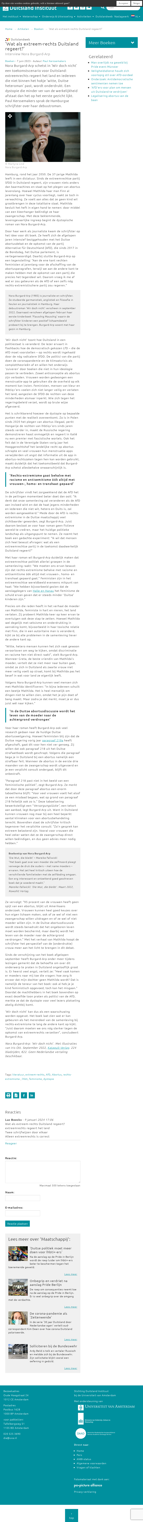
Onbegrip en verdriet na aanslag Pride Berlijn (48, 1282)
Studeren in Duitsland (16, 23)
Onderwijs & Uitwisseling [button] (58, 16)
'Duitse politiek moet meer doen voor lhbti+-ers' (51, 1250)
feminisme (35, 1078)
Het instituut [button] (11, 16)
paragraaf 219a (52, 740)
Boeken (39, 29)
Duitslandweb (104, 16)
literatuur (18, 1074)
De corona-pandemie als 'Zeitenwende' (48, 1315)
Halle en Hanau (43, 590)
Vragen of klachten (88, 1467)
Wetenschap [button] (31, 16)
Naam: (9, 1192)
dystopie (48, 1078)
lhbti (25, 1078)
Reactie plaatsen (17, 1223)
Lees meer (70, 1274)
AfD (48, 1074)
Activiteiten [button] (84, 16)
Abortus (57, 1074)
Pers (79, 1455)
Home (9, 29)
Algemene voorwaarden (91, 1463)
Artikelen (23, 29)
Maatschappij (54, 1239)
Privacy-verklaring (85, 1491)
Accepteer (123, 3)
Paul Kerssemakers (54, 61)
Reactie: (11, 1158)
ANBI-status (84, 1459)
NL (137, 16)
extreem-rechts (34, 1074)
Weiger (136, 3)
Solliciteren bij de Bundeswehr (53, 1346)
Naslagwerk (121, 16)
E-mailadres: (14, 1207)
